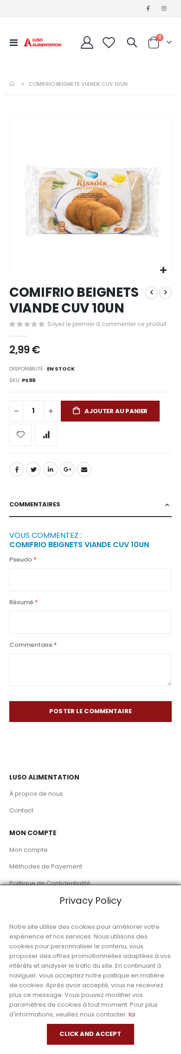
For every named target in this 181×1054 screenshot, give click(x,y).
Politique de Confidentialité (49, 883)
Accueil (12, 84)
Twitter (33, 469)
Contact (21, 810)
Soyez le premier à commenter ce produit (107, 324)
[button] (163, 270)
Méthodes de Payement (45, 866)
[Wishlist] (109, 42)
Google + (67, 469)
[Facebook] (148, 8)
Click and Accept (90, 1033)
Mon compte (28, 849)
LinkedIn (50, 469)
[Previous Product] (151, 292)
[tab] (90, 504)
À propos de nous (36, 793)
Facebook (16, 469)
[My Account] (87, 42)
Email (84, 469)
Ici (132, 1014)
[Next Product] (165, 292)
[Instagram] (164, 8)
